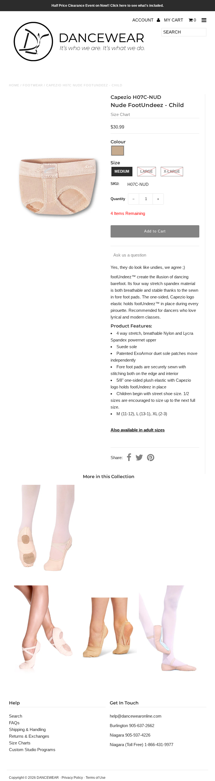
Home (14, 85)
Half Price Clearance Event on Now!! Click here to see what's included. (107, 6)
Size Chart (120, 114)
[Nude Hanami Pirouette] (108, 677)
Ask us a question (129, 255)
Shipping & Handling (27, 729)
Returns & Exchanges (29, 736)
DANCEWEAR (48, 778)
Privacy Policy (72, 778)
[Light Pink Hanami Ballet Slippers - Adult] (44, 576)
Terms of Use (96, 778)
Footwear (33, 85)
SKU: (115, 184)
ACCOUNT (143, 20)
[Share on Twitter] (139, 458)
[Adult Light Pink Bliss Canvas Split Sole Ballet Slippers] (44, 677)
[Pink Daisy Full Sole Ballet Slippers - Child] (169, 677)
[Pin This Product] (150, 458)
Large (146, 171)
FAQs (14, 722)
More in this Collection (108, 476)
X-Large (172, 171)
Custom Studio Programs (32, 749)
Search (15, 716)
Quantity (118, 199)
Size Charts (20, 742)
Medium (121, 171)
